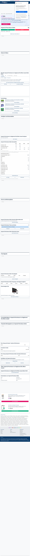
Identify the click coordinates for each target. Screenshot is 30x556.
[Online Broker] (5, 2)
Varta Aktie (5, 423)
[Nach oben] (28, 555)
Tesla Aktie (7, 418)
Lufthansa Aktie (22, 420)
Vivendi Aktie (14, 421)
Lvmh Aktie (5, 425)
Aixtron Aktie (2, 425)
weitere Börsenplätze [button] (15, 222)
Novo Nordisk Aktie (6, 422)
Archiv (19, 80)
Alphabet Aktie (26, 422)
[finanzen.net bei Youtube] (12, 427)
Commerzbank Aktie (24, 418)
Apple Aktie (2, 420)
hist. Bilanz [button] (7, 177)
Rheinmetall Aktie (3, 418)
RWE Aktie (2, 422)
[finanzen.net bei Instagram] (9, 427)
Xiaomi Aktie (2, 423)
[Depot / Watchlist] (28, 27)
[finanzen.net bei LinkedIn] (15, 427)
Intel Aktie (13, 424)
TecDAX (16, 415)
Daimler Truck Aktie (9, 420)
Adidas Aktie (6, 424)
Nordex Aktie (9, 424)
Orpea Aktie (8, 416)
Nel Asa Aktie (7, 419)
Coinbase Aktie (15, 422)
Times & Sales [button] (22, 228)
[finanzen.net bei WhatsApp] (19, 427)
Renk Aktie (13, 420)
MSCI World (26, 415)
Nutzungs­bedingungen (22, 433)
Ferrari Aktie (25, 420)
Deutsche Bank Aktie (3, 419)
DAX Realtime (11, 415)
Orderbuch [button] (7, 228)
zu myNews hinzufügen (19, 84)
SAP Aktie (5, 420)
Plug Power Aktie (16, 419)
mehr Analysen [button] (15, 139)
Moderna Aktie (18, 421)
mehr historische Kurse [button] (15, 233)
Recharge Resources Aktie (4, 417)
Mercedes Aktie (17, 420)
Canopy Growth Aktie (16, 423)
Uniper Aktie (9, 425)
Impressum (21, 430)
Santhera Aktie (9, 417)
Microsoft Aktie (12, 419)
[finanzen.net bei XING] (17, 427)
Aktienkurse (5, 415)
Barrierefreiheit (22, 435)
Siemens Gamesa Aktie (3, 416)
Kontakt (1, 430)
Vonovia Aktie (12, 423)
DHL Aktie (13, 418)
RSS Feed (5, 84)
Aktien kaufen (16, 425)
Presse (1, 432)
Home (2, 13)
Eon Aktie (8, 423)
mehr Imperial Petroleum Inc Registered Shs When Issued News (15, 82)
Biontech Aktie (21, 419)
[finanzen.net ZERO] (15, 16)
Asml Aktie (27, 424)
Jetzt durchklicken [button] (16, 102)
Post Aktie (11, 416)
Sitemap (2, 433)
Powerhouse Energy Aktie (16, 416)
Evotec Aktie (23, 424)
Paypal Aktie (6, 421)
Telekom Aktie (10, 421)
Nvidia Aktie (22, 417)
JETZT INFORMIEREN (15, 401)
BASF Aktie (16, 418)
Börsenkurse (2, 415)
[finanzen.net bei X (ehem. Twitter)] (14, 427)
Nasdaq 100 (22, 415)
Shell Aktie (12, 425)
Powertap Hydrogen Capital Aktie (24, 416)
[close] (27, 3)
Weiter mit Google (21, 11)
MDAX (14, 415)
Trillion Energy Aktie (14, 417)
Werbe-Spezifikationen (13, 432)
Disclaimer (21, 432)
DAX (8, 415)
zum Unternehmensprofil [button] (15, 372)
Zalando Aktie (21, 423)
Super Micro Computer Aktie (23, 421)
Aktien (4, 13)
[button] (15, 296)
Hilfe (10, 430)
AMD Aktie (22, 422)
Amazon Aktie (19, 417)
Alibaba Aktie (16, 424)
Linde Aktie (20, 424)
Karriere (2, 431)
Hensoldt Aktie (2, 421)
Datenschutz (21, 431)
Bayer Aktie (10, 418)
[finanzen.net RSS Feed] (20, 427)
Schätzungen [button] (22, 177)
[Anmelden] (28, 2)
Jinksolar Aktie (25, 419)
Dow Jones (19, 415)
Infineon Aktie (10, 422)
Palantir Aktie (18, 422)
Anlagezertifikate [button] (15, 361)
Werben (11, 431)
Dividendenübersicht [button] (15, 175)
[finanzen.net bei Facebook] (11, 427)
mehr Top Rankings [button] (15, 112)
